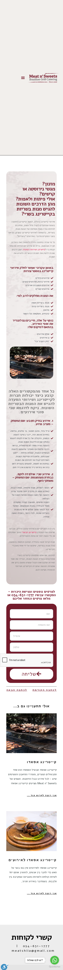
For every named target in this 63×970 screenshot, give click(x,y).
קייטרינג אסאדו (42, 762)
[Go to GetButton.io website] (54, 967)
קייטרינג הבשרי (29, 532)
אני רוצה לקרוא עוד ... (42, 795)
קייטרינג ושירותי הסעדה (34, 249)
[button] (23, 77)
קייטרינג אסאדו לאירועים (33, 860)
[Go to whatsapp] (54, 960)
